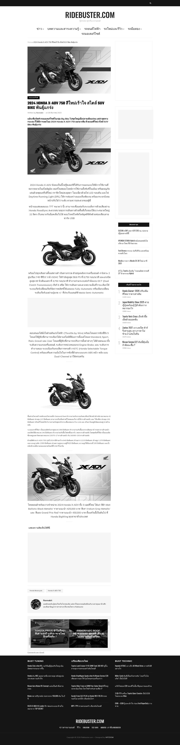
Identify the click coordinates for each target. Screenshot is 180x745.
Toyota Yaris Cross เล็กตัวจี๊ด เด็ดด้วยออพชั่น (134, 318)
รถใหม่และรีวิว (113, 29)
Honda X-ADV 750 (54, 591)
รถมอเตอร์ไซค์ (90, 34)
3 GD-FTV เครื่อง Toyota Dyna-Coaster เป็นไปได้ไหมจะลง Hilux (132, 694)
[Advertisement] (69, 312)
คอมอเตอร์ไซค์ (33, 97)
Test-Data (95, 727)
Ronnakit (39, 113)
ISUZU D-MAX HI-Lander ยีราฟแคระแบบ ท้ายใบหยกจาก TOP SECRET (45, 707)
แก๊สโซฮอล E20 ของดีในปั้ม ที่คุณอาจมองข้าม (133, 686)
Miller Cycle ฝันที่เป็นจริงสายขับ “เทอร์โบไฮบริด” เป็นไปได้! (132, 677)
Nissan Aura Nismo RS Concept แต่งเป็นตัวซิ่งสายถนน (46, 687)
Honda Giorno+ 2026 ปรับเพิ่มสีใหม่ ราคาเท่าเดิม (135, 292)
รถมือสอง (134, 29)
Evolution (86, 727)
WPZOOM (109, 737)
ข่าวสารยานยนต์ (67, 727)
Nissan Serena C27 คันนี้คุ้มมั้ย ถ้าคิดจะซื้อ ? (135, 343)
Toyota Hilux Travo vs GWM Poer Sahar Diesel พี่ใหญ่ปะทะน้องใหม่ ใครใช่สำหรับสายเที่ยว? (89, 687)
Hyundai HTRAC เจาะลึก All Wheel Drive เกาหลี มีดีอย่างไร (133, 667)
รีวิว (78, 727)
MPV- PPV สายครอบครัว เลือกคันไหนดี (86, 706)
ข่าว (39, 29)
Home (30, 42)
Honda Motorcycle (36, 591)
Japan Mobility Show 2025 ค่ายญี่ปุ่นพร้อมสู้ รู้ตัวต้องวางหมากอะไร (135, 305)
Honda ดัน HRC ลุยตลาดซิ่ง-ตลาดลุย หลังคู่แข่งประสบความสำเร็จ (46, 677)
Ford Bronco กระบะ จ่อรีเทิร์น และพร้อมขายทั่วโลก (133, 252)
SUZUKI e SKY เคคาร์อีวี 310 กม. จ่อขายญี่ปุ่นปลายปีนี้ (133, 232)
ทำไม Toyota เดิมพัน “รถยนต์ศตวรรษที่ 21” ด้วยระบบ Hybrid (133, 272)
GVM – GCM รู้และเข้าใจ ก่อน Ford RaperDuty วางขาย (133, 704)
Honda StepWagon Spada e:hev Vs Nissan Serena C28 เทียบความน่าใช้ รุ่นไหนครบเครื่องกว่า (89, 677)
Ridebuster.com (90, 14)
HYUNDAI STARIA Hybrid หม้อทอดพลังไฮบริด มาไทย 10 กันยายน (133, 242)
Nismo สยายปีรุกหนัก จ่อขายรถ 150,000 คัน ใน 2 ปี (46, 697)
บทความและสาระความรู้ (63, 29)
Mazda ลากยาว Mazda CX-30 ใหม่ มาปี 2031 (132, 262)
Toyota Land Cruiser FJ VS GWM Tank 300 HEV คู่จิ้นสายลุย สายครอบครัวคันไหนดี (89, 667)
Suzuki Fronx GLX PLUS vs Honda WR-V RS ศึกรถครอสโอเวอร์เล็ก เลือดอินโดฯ (89, 697)
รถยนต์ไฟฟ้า (92, 29)
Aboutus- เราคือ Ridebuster (111, 727)
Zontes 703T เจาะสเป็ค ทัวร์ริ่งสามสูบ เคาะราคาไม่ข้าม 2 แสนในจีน (135, 330)
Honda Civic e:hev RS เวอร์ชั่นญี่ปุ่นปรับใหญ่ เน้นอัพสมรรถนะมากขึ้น (45, 667)
